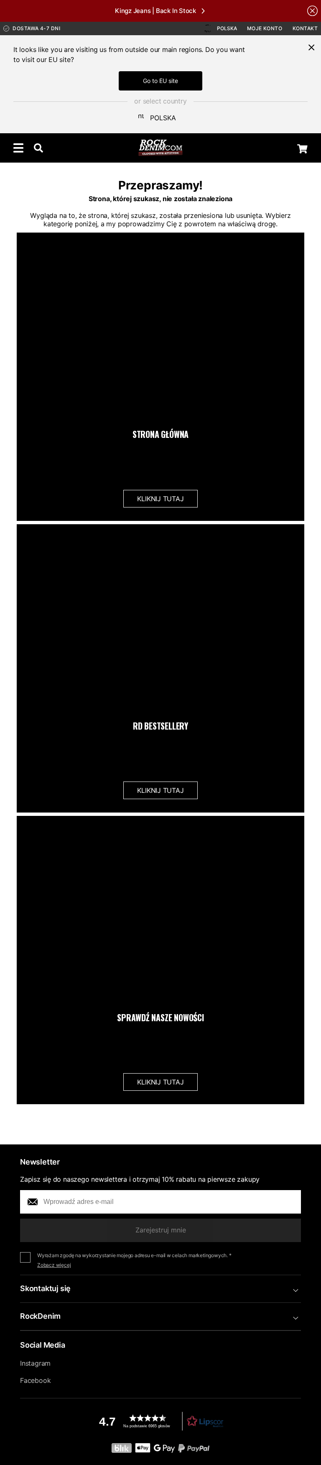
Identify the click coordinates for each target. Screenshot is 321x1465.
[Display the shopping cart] (302, 148)
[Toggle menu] (18, 147)
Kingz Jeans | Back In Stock (155, 11)
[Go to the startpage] (161, 148)
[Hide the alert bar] (312, 10)
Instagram (35, 1363)
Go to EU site (160, 80)
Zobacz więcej (54, 1265)
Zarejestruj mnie (160, 1230)
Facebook (35, 1380)
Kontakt (305, 28)
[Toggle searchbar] (38, 148)
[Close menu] (311, 47)
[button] (160, 1421)
